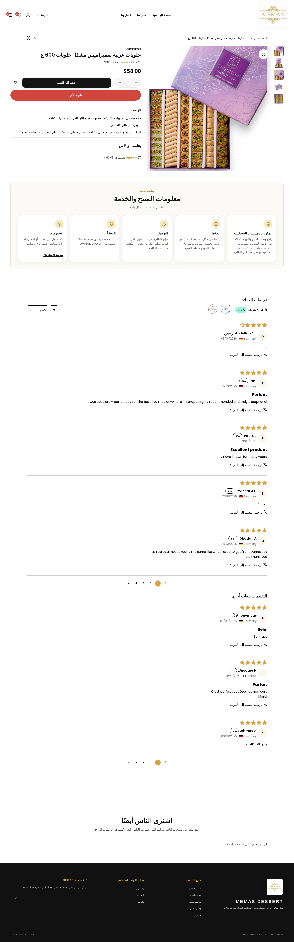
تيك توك (140, 902)
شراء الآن (76, 95)
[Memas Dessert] (273, 15)
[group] (209, 108)
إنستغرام (140, 888)
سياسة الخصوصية (193, 888)
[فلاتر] (54, 310)
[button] (130, 62)
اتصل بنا (197, 915)
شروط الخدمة (195, 902)
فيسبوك (140, 895)
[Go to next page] (129, 583)
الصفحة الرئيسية (257, 38)
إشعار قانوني (195, 908)
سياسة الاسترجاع (53, 255)
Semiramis (133, 49)
